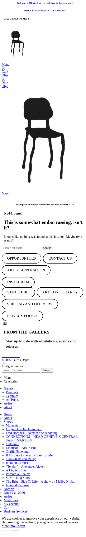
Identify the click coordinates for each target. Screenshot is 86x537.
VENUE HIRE (18, 292)
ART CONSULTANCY (60, 292)
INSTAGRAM (18, 282)
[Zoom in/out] (16, 530)
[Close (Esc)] (3, 530)
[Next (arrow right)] (7, 534)
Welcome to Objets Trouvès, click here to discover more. (45, 3)
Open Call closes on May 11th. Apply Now (45, 10)
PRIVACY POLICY (22, 316)
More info (8, 526)
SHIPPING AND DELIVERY (30, 304)
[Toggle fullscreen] (11, 530)
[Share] (7, 530)
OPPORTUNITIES (21, 258)
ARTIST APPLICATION (26, 270)
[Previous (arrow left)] (3, 534)
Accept (20, 526)
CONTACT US (60, 258)
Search (47, 247)
